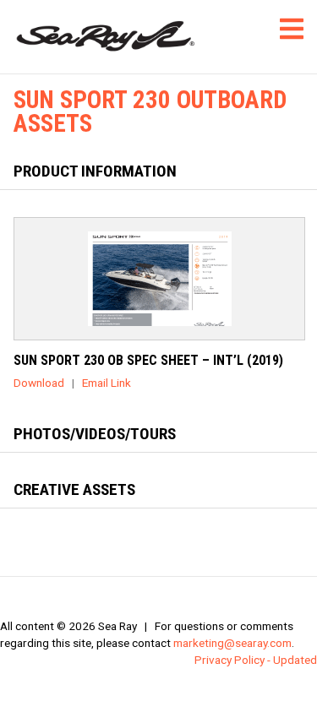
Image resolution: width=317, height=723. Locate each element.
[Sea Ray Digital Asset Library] (106, 37)
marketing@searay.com (232, 643)
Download (39, 382)
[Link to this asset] (160, 278)
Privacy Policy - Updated (255, 659)
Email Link (106, 382)
